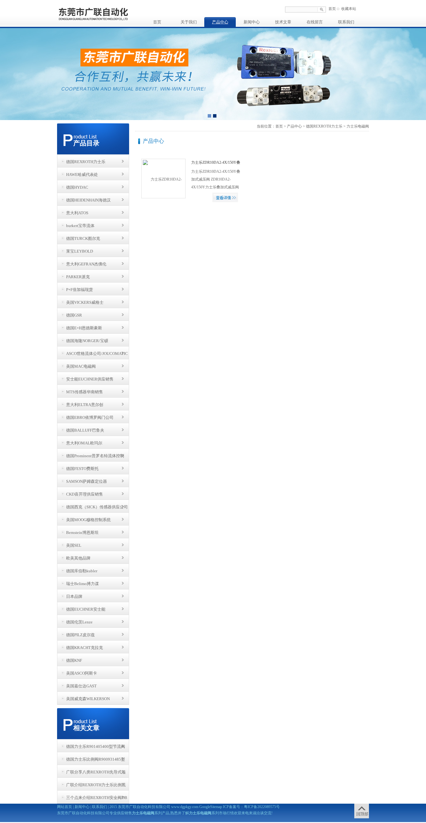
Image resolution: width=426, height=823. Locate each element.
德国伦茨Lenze (79, 622)
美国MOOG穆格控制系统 (88, 519)
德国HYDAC (77, 187)
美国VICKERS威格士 (85, 302)
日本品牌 (74, 596)
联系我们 (346, 22)
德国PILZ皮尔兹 (80, 634)
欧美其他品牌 (78, 558)
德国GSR (74, 315)
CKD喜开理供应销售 (84, 494)
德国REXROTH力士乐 (85, 161)
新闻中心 (252, 22)
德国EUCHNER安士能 (85, 609)
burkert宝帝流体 (80, 225)
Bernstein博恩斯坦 (82, 532)
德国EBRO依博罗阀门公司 (90, 417)
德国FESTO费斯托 (82, 468)
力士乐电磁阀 (357, 126)
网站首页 (64, 807)
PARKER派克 (78, 276)
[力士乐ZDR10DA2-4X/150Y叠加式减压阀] (163, 178)
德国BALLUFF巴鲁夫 (85, 430)
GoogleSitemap (210, 807)
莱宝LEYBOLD (79, 251)
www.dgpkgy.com (184, 807)
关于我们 (189, 22)
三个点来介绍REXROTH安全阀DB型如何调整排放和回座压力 (96, 799)
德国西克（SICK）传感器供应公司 (97, 507)
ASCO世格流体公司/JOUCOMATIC (97, 353)
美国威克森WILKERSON (88, 698)
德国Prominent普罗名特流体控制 (95, 455)
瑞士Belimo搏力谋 (82, 583)
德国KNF (74, 660)
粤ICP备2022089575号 (262, 807)
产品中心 (220, 22)
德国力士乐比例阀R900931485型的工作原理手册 (95, 761)
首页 (332, 9)
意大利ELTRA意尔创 (84, 404)
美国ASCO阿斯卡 (81, 673)
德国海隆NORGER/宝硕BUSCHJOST (87, 342)
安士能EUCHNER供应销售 (90, 379)
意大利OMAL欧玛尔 (84, 443)
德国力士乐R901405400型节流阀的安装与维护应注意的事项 (95, 748)
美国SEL (73, 545)
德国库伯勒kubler (81, 571)
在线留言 (315, 22)
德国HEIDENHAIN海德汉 (88, 200)
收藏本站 (348, 9)
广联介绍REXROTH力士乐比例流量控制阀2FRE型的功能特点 (96, 786)
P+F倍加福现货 (79, 289)
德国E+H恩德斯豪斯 (84, 328)
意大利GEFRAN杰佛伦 (86, 264)
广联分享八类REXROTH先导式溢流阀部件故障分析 (96, 774)
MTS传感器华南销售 (84, 392)
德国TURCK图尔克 (83, 238)
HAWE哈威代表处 (82, 174)
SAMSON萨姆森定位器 (86, 481)
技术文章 (283, 22)
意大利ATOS (77, 213)
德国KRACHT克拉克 (84, 647)
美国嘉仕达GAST (81, 686)
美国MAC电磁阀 (81, 366)
